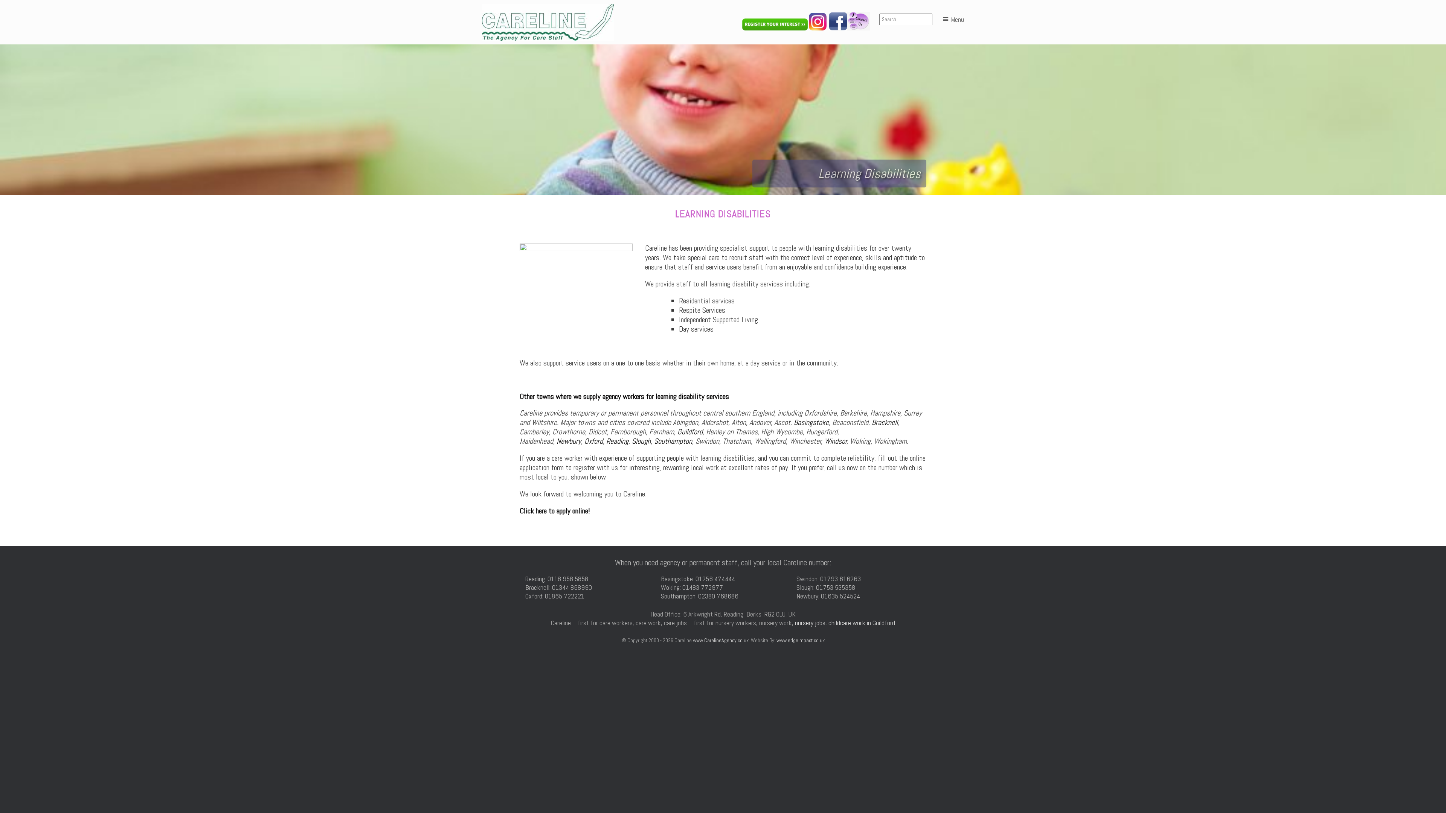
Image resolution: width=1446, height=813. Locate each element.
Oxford (593, 441)
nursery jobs (810, 622)
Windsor (835, 441)
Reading (617, 441)
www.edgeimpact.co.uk (800, 640)
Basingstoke (811, 422)
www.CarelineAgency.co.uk (721, 640)
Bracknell (885, 422)
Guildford (690, 432)
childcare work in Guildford (861, 622)
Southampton (673, 441)
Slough (641, 441)
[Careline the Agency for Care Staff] (548, 22)
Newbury (569, 441)
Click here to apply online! (555, 511)
